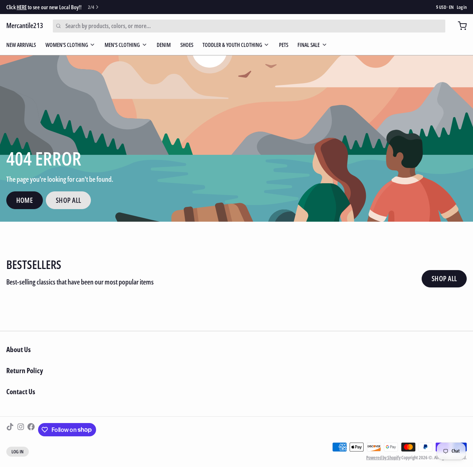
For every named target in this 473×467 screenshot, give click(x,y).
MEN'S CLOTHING (122, 44)
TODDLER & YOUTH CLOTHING (232, 44)
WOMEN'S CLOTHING (66, 44)
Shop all (444, 278)
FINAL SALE (308, 44)
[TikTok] (10, 429)
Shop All (68, 200)
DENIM (164, 44)
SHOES (186, 44)
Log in (462, 7)
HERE (22, 7)
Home (24, 200)
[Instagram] (20, 429)
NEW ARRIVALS (21, 44)
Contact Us (20, 391)
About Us (18, 349)
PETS (283, 44)
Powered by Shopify (383, 457)
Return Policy (24, 370)
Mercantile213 (24, 25)
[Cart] (459, 25)
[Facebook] (31, 429)
